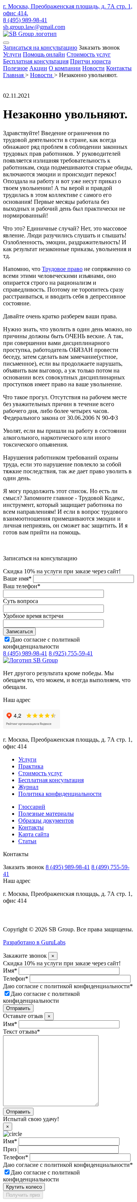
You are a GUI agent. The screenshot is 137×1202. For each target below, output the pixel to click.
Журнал (28, 787)
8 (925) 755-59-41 (71, 653)
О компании (65, 68)
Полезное (15, 68)
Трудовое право (62, 269)
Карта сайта (33, 834)
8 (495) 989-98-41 (25, 20)
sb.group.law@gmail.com (34, 27)
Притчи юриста (90, 61)
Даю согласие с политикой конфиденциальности (41, 643)
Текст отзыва (21, 1031)
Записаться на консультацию (40, 47)
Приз (9, 1149)
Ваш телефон (21, 586)
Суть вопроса (20, 601)
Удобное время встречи (33, 616)
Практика (30, 766)
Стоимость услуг (89, 54)
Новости (93, 68)
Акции (38, 68)
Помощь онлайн (44, 54)
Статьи (27, 841)
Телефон (15, 978)
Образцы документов (46, 820)
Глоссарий (31, 806)
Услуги (12, 54)
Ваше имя (17, 578)
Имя (10, 970)
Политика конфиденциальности (60, 794)
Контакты (119, 68)
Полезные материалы (46, 813)
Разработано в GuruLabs (34, 942)
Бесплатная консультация (35, 61)
